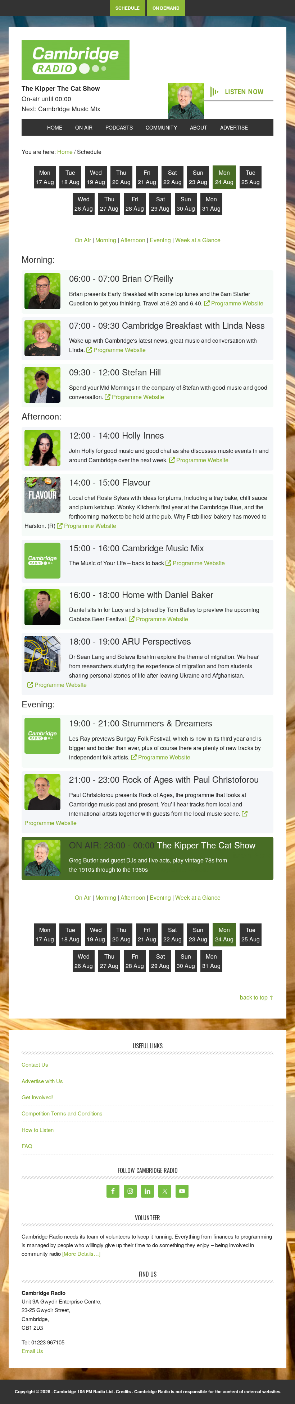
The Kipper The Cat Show (206, 844)
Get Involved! (37, 1097)
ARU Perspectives (156, 641)
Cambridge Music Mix (163, 547)
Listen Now (249, 855)
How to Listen (38, 1129)
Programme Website (236, 303)
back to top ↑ (256, 997)
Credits (123, 1391)
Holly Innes (143, 435)
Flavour (136, 482)
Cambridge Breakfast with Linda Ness (193, 325)
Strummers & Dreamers (167, 722)
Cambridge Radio (76, 61)
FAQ (27, 1146)
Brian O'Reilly (147, 278)
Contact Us (35, 1064)
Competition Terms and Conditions (62, 1113)
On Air (83, 240)
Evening (160, 240)
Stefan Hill (141, 371)
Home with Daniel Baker (167, 594)
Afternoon (133, 240)
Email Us (32, 1350)
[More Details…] (81, 1253)
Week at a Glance (198, 240)
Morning (105, 240)
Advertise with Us (42, 1081)
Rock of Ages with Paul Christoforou (190, 779)
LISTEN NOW (244, 92)
